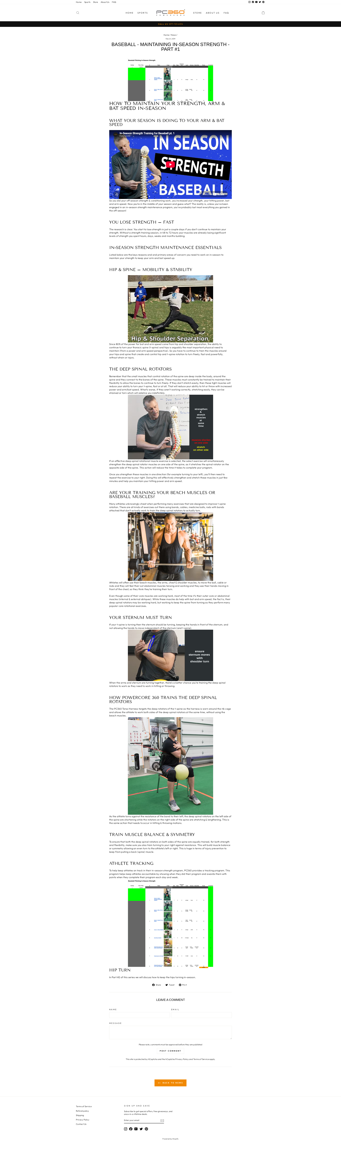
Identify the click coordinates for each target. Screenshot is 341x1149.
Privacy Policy (182, 1059)
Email (175, 1009)
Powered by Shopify (170, 1139)
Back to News (172, 1083)
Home (79, 2)
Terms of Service (201, 1059)
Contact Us (81, 1124)
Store (95, 2)
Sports (87, 2)
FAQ (114, 2)
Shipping (80, 1115)
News (173, 35)
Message (115, 1023)
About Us (105, 2)
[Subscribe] (162, 1120)
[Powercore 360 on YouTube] (136, 1129)
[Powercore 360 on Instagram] (125, 1129)
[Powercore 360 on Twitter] (141, 1129)
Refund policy (82, 1111)
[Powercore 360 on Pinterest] (146, 1129)
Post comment (170, 1051)
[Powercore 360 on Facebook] (130, 1129)
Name (113, 1009)
